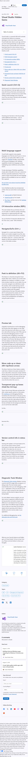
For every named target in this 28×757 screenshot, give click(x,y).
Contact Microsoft (20, 753)
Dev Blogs (4, 6)
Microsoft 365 (24, 738)
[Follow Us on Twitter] (7, 709)
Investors (11, 748)
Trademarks (16, 754)
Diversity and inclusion (19, 748)
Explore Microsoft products (8, 726)
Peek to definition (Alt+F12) (12, 64)
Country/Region (7, 686)
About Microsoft (13, 746)
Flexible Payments (4, 731)
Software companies (20, 744)
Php (6, 200)
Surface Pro (2, 723)
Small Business (7, 741)
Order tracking (3, 730)
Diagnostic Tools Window (11, 80)
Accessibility (2, 749)
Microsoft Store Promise (22, 730)
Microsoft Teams (15, 740)
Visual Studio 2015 (15, 595)
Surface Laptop (8, 723)
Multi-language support (11, 57)
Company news (21, 746)
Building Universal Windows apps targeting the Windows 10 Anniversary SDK (13, 652)
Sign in (24, 5)
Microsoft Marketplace (11, 744)
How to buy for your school (11, 735)
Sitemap (13, 753)
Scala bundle (8, 195)
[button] (2, 224)
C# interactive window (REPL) (12, 59)
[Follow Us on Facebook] (4, 709)
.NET (3, 592)
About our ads (7, 756)
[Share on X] (7, 602)
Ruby (8, 200)
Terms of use (10, 754)
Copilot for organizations (12, 725)
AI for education (24, 736)
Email (4, 680)
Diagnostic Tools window (10, 481)
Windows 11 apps (18, 726)
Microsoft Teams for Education (12, 733)
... (9, 8)
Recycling (2, 756)
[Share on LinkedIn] (11, 602)
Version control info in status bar (13, 77)
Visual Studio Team (11, 25)
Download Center (7, 728)
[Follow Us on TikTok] (22, 709)
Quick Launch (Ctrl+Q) (10, 54)
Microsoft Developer (18, 741)
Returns (24, 728)
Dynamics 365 (17, 738)
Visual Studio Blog (12, 6)
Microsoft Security (10, 738)
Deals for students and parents (13, 736)
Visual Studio (5, 585)
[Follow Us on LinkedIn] (11, 709)
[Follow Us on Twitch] (18, 709)
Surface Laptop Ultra (17, 723)
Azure (11, 741)
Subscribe (6, 698)
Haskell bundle (8, 197)
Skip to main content (4, 0)
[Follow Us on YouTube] (15, 709)
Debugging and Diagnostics (16, 592)
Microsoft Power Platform (6, 740)
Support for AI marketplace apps (10, 743)
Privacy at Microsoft (4, 748)
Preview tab (8, 67)
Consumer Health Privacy (5, 753)
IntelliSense (7, 394)
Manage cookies (3, 754)
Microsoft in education (13, 731)
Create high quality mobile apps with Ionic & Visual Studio (13, 666)
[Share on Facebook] (3, 602)
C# (7, 592)
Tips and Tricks (5, 595)
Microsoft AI (3, 738)
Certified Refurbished (11, 730)
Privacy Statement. (12, 694)
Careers (8, 746)
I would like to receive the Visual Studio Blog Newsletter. (13, 693)
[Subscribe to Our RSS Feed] (4, 713)
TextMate (10, 159)
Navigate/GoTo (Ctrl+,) (10, 62)
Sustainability (9, 749)
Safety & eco (22, 754)
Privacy (25, 753)
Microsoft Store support (16, 728)
